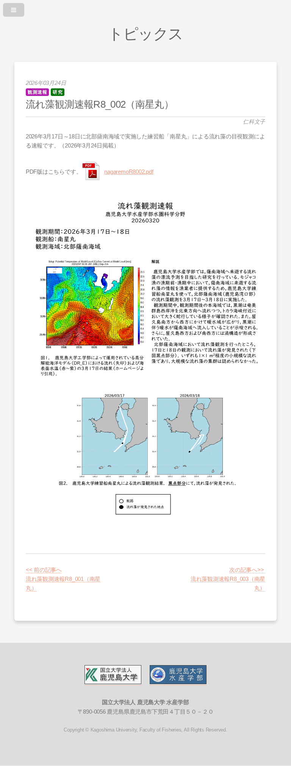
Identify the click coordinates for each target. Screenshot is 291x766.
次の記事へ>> (247, 570)
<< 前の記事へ (44, 570)
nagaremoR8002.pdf (128, 172)
